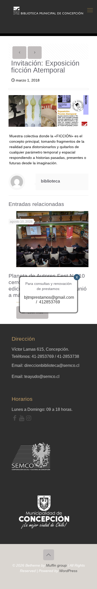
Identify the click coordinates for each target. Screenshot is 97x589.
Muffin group (56, 565)
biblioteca (50, 181)
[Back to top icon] (48, 554)
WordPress (68, 571)
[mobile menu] (90, 10)
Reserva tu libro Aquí (17, 574)
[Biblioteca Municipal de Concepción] (48, 10)
